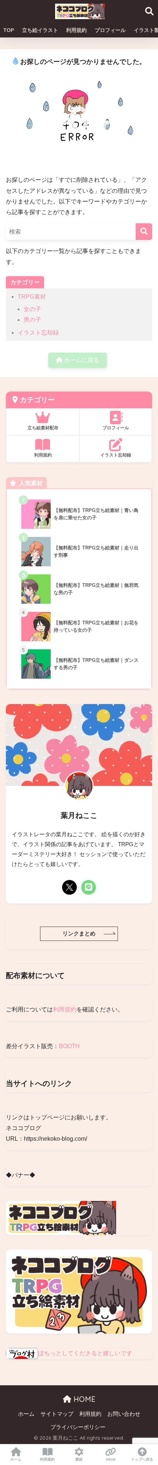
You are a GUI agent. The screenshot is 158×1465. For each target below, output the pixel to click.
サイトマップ (56, 1414)
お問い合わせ (123, 1414)
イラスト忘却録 (38, 332)
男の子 (32, 320)
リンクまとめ (79, 934)
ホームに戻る (80, 360)
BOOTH (69, 1046)
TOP (8, 30)
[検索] (144, 231)
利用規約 (76, 30)
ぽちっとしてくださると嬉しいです (85, 1353)
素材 (79, 1459)
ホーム (26, 1414)
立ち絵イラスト (40, 30)
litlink (111, 1459)
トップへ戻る (142, 1459)
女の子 (32, 309)
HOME (83, 1399)
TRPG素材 (32, 296)
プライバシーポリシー (77, 1427)
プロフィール (110, 30)
